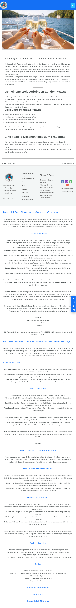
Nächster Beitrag (67, 163)
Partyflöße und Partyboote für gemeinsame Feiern (21, 117)
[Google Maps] (74, 306)
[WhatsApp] (74, 302)
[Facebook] (62, 181)
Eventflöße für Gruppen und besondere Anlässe (20, 114)
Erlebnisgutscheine (16, 149)
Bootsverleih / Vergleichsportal (27, 198)
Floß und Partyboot (46, 187)
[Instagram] (74, 310)
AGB (23, 185)
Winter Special (45, 190)
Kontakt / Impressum (25, 191)
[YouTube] (67, 184)
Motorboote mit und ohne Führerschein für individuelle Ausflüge (25, 122)
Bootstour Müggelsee (47, 180)
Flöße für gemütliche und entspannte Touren (19, 119)
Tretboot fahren (45, 198)
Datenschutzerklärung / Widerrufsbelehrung (28, 177)
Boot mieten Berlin (46, 195)
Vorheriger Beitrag (9, 163)
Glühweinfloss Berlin (47, 192)
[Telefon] (74, 298)
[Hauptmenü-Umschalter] (73, 5)
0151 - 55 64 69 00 (9, 198)
